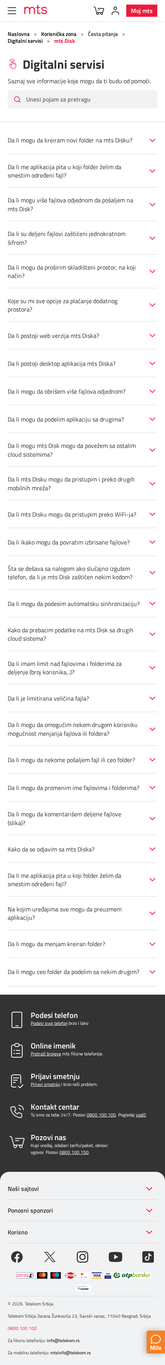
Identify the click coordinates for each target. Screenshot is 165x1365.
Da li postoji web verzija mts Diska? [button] (53, 335)
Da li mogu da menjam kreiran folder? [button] (56, 943)
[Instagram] (82, 1256)
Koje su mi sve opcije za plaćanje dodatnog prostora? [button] (62, 305)
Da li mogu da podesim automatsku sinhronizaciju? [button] (74, 603)
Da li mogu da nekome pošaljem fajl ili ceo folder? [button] (71, 759)
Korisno (18, 1232)
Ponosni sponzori (30, 1210)
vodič (141, 1114)
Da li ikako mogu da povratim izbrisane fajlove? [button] (69, 542)
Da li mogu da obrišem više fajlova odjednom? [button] (66, 391)
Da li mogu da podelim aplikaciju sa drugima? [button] (66, 419)
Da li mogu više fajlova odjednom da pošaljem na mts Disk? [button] (70, 204)
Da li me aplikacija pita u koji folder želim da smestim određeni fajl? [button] (64, 171)
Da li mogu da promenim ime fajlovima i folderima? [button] (73, 787)
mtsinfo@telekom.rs (70, 1352)
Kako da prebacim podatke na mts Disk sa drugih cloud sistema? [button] (71, 634)
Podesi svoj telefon (49, 1023)
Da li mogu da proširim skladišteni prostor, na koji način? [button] (72, 271)
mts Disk (64, 41)
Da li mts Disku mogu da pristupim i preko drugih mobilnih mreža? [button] (71, 483)
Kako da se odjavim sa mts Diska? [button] (51, 849)
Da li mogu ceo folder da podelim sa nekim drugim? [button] (73, 971)
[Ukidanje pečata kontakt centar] (25, 1275)
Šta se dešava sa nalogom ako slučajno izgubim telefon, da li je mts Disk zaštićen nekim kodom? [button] (70, 573)
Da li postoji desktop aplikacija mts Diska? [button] (62, 363)
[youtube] (115, 1256)
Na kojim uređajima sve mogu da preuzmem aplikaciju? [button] (65, 913)
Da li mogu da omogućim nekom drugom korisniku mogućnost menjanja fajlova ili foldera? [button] (73, 729)
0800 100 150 (74, 1152)
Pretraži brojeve (46, 1053)
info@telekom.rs (63, 1340)
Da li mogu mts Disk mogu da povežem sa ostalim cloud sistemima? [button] (72, 450)
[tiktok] (148, 1256)
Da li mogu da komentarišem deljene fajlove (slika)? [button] (64, 818)
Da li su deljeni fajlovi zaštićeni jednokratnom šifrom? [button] (66, 238)
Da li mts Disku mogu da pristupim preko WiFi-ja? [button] (72, 514)
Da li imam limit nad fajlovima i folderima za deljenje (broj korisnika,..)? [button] (65, 668)
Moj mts (142, 10)
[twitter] (50, 1256)
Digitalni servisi (25, 41)
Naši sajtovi (23, 1188)
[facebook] (17, 1256)
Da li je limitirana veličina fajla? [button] (48, 698)
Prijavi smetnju (45, 1084)
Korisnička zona (58, 34)
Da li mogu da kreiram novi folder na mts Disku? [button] (70, 140)
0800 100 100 (101, 1114)
